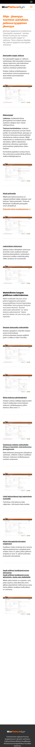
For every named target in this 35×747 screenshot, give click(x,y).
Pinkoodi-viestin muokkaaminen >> (17, 209)
